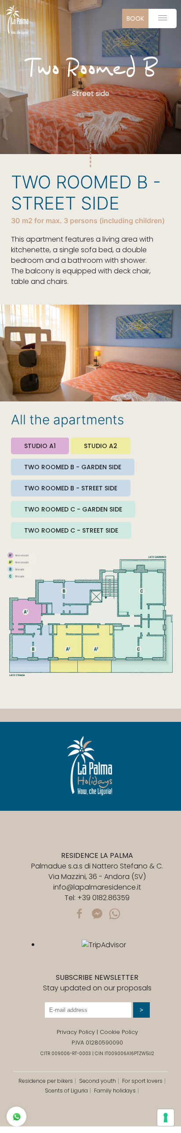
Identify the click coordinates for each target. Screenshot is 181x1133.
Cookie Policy (119, 1032)
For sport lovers (142, 1081)
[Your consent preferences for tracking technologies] (165, 1117)
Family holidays (115, 1090)
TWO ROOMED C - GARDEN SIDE (73, 509)
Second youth (97, 1081)
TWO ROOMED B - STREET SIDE (70, 488)
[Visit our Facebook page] (79, 913)
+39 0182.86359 (103, 898)
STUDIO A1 (40, 445)
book (135, 18)
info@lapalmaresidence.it (97, 887)
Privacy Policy (76, 1032)
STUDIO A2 (100, 445)
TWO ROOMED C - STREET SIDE (71, 530)
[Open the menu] (162, 18)
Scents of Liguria (66, 1090)
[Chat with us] (97, 913)
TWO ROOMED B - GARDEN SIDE (72, 467)
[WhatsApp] (114, 913)
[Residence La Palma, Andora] (17, 20)
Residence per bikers (45, 1081)
